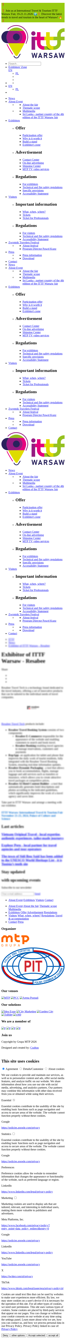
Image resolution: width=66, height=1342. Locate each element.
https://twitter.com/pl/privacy (17, 1276)
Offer (24, 912)
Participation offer (32, 135)
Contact (12, 261)
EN (10, 70)
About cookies (56, 1068)
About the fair (30, 104)
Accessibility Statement (35, 193)
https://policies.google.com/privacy (20, 1127)
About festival (30, 245)
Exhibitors (14, 120)
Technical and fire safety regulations (42, 187)
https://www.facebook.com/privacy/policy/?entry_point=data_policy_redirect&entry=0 (25, 1227)
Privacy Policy (9, 1329)
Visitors (12, 196)
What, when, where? (34, 211)
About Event (15, 101)
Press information (32, 255)
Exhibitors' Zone (17, 67)
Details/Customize (33, 1068)
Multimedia (29, 111)
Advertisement (35, 912)
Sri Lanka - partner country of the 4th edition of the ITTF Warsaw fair (43, 116)
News (11, 98)
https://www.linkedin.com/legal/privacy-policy (27, 1191)
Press (11, 251)
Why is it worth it (32, 138)
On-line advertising (33, 162)
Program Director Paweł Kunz (39, 248)
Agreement (12, 1068)
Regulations (50, 912)
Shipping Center (32, 166)
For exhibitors (30, 184)
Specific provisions (33, 190)
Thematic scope (31, 107)
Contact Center (31, 159)
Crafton (34, 1047)
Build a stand (30, 141)
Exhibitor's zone (31, 144)
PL (17, 73)
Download (28, 258)
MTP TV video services (36, 169)
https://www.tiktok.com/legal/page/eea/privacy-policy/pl (32, 1288)
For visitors (29, 232)
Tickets (26, 214)
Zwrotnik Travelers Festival (23, 242)
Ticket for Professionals (36, 218)
